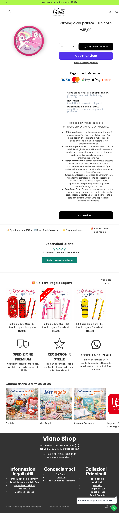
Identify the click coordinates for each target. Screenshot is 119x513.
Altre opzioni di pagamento (86, 63)
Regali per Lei (98, 491)
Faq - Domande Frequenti (61, 480)
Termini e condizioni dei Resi (24, 482)
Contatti (61, 477)
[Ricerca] (9, 11)
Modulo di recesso (24, 491)
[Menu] (3, 11)
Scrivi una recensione (59, 260)
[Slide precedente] (15, 305)
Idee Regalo (97, 478)
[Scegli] (34, 316)
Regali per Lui (98, 488)
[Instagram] (106, 506)
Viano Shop (17, 506)
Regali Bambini (97, 495)
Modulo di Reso (86, 215)
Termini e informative (59, 506)
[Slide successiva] (110, 310)
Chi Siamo (61, 474)
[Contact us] (114, 508)
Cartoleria (97, 482)
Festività (97, 485)
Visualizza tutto (106, 281)
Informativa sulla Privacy (24, 478)
